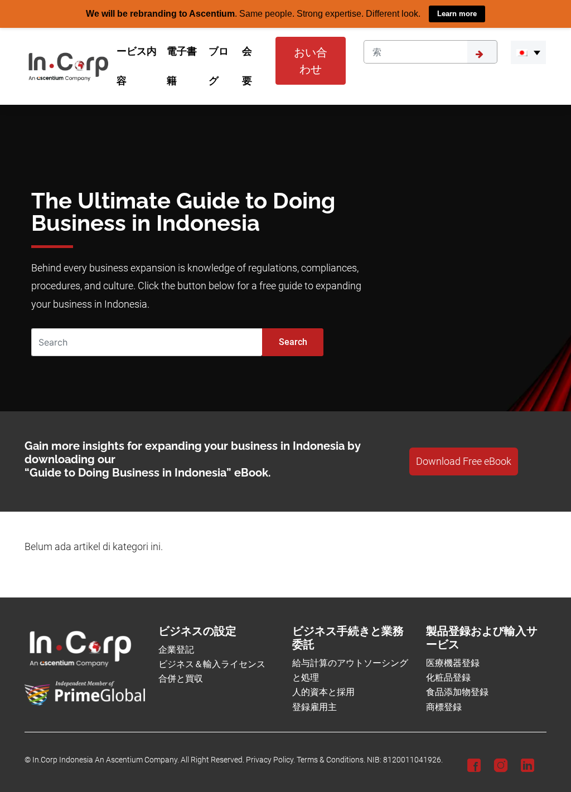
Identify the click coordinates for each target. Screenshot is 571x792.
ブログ (219, 66)
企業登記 (176, 649)
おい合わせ (310, 61)
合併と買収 (180, 678)
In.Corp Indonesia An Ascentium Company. (105, 760)
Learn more (457, 13)
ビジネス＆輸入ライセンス (211, 664)
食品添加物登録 (457, 692)
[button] (528, 52)
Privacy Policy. (270, 760)
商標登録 (444, 706)
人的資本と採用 (323, 692)
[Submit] (482, 52)
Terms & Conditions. (331, 760)
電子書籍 (182, 66)
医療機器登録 (453, 662)
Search (293, 341)
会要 (247, 66)
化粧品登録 (448, 677)
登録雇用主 (314, 706)
